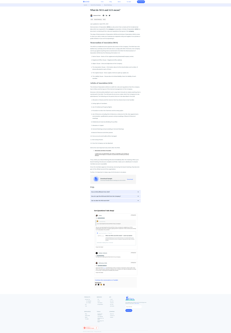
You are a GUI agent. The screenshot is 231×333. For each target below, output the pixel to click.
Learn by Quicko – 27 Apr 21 (105, 233)
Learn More (136, 303)
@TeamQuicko (100, 255)
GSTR (99, 301)
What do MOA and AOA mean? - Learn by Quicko (119, 235)
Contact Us (112, 315)
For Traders (88, 302)
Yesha (100, 215)
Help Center (87, 315)
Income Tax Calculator (100, 314)
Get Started (141, 1)
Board (104, 267)
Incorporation (100, 304)
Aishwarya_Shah (103, 263)
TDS (86, 306)
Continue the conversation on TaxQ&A (106, 280)
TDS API (112, 302)
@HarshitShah (101, 218)
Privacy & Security (97, 331)
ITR (98, 299)
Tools (102, 1)
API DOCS (112, 306)
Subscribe (129, 310)
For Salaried (88, 301)
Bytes (119, 1)
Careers (111, 317)
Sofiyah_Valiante (103, 253)
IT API (111, 299)
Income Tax (88, 301)
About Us (112, 313)
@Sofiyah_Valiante (102, 265)
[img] (103, 15)
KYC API (111, 304)
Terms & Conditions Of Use (88, 331)
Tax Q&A (129, 1)
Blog (110, 1)
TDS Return (100, 302)
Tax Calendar (100, 316)
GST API (111, 301)
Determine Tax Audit (101, 319)
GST (86, 304)
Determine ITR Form (101, 321)
